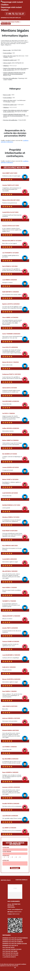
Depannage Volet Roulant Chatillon (11, 17)
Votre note (5, 855)
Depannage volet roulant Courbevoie (12, 941)
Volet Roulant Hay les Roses (10, 955)
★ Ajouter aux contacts (9, 957)
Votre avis (5, 860)
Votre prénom (6, 851)
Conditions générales (21, 879)
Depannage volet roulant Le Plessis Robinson (15, 938)
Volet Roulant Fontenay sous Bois (11, 949)
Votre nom (5, 847)
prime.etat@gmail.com (17, 909)
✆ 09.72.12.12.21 (15, 13)
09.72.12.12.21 (17, 911)
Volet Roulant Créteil (8, 947)
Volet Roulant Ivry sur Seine (10, 953)
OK (15, 967)
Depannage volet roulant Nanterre (12, 939)
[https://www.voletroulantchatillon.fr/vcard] (15, 925)
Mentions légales (6, 880)
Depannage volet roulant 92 (10, 945)
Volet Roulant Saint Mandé (9, 951)
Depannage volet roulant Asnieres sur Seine (14, 943)
